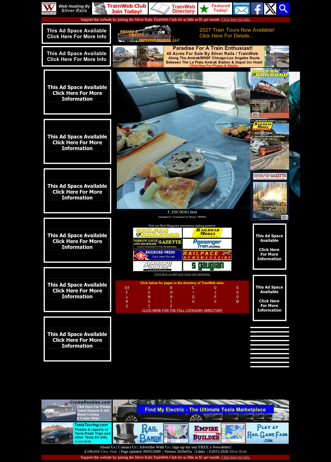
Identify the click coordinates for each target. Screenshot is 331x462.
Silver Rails (238, 451)
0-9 (127, 287)
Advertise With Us (154, 447)
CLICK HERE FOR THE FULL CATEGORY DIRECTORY (182, 310)
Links (200, 451)
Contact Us (127, 447)
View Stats (109, 451)
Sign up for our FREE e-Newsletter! (201, 447)
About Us (108, 447)
